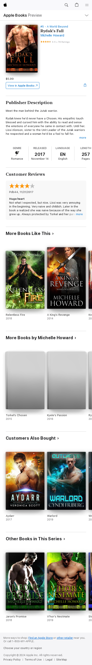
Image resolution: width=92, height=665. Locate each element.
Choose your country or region (22, 648)
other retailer (65, 637)
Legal (49, 659)
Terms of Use (33, 659)
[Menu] (87, 5)
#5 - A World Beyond (54, 26)
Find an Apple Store (40, 637)
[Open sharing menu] (85, 85)
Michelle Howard (52, 35)
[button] (66, 5)
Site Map (61, 659)
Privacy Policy (12, 659)
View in (21, 85)
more (82, 137)
